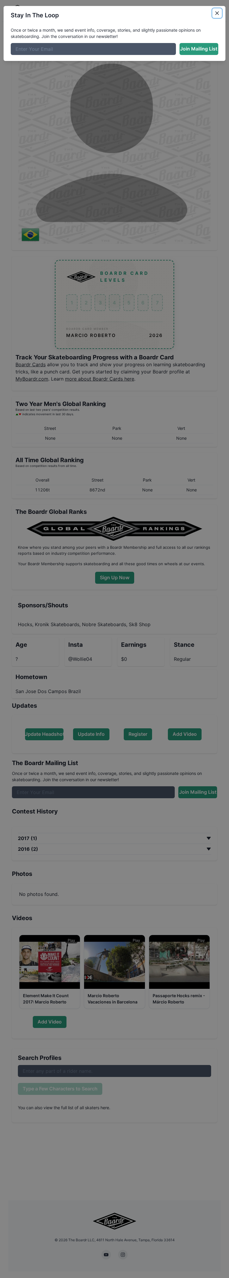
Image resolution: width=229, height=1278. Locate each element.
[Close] (217, 13)
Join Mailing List (198, 49)
